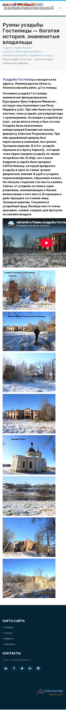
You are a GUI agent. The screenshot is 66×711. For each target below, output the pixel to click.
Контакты (9, 644)
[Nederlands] (10, 4)
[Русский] (29, 4)
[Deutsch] (20, 4)
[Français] (16, 4)
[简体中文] (7, 4)
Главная (7, 47)
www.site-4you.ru (56, 693)
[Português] (26, 4)
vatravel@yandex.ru (20, 659)
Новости (9, 638)
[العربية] (4, 4)
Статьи (8, 633)
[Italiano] (23, 4)
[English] (13, 4)
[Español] (32, 4)
